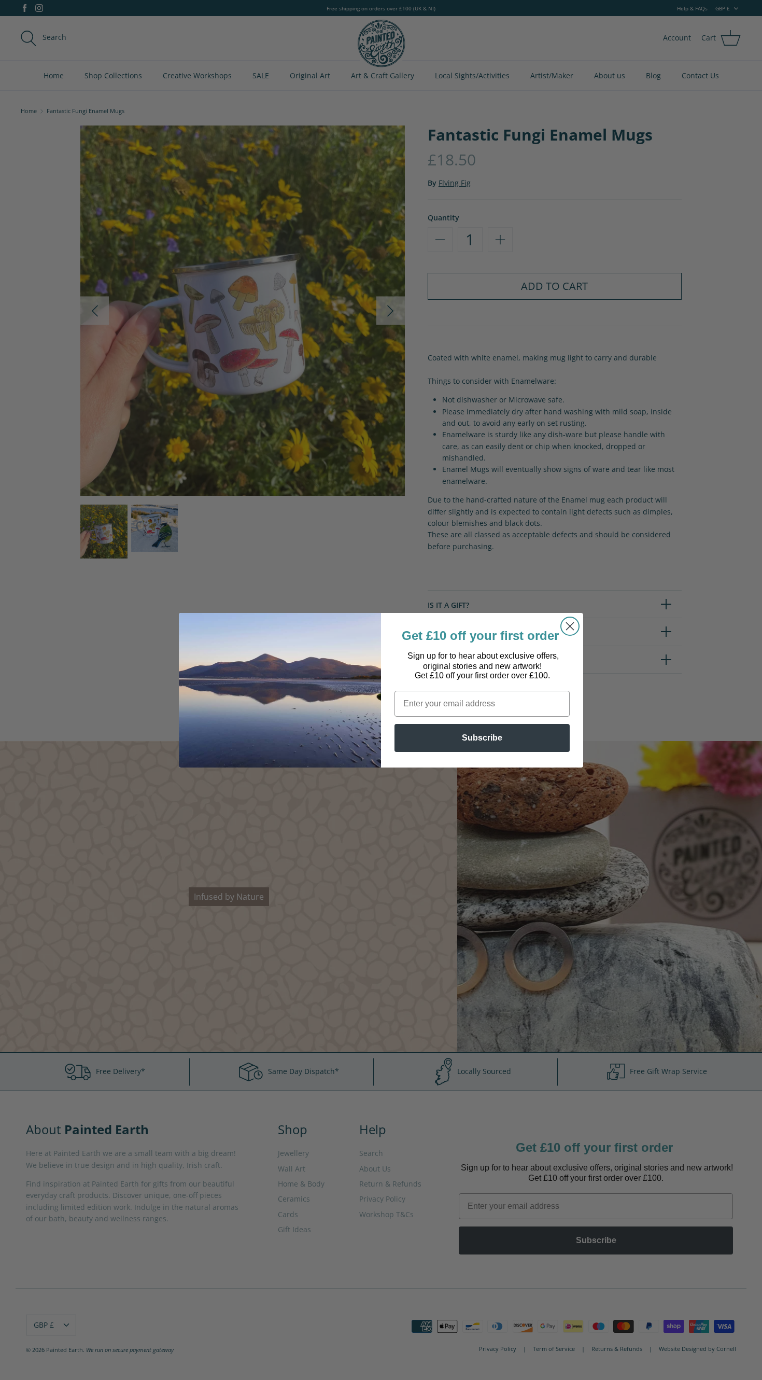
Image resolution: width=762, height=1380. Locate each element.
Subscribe (482, 737)
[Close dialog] (570, 626)
